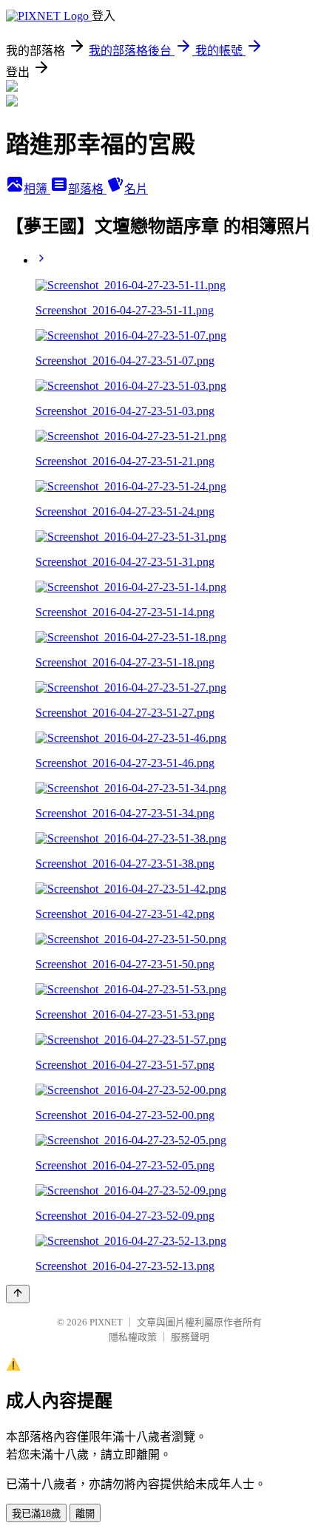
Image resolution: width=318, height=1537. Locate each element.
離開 (85, 1513)
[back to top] (18, 1294)
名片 (136, 189)
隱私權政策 (133, 1336)
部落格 (87, 189)
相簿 (37, 189)
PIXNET (106, 1322)
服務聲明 (190, 1336)
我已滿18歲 (36, 1513)
